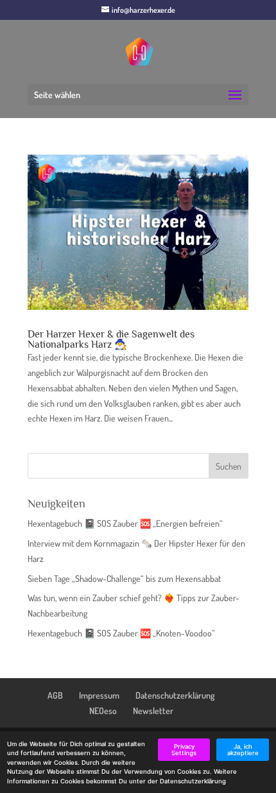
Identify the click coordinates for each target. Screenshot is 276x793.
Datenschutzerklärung (175, 695)
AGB (55, 695)
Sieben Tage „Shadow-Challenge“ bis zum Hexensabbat (124, 578)
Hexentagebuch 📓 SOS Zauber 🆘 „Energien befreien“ (125, 523)
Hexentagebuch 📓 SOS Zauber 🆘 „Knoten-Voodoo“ (121, 632)
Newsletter (153, 710)
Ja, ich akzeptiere (243, 749)
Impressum (99, 695)
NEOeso (103, 710)
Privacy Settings (183, 749)
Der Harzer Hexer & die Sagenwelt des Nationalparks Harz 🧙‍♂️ (111, 339)
